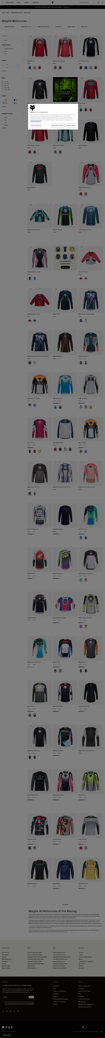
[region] (53, 117)
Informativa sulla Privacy (36, 121)
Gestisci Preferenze (36, 125)
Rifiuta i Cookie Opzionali (57, 125)
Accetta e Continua (70, 125)
